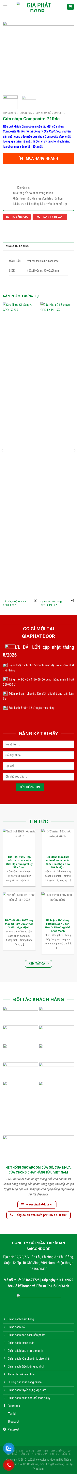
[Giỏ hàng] (70, 7)
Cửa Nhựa (26, 112)
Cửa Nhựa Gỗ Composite (50, 112)
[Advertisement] (38, 1435)
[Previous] (9, 57)
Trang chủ (9, 112)
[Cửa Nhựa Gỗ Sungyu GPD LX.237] (20, 449)
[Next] (67, 57)
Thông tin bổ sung (17, 246)
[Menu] (5, 7)
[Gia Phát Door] (37, 7)
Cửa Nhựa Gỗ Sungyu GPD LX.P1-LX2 (51, 603)
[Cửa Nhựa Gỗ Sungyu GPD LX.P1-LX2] (57, 449)
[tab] (38, 246)
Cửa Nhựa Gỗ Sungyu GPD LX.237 (14, 603)
